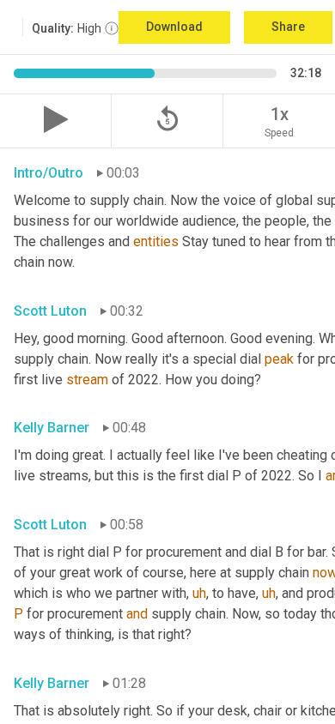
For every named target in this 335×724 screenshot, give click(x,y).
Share (288, 26)
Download (174, 26)
